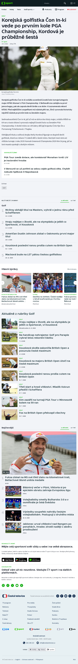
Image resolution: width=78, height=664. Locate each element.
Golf (3, 16)
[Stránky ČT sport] (19, 630)
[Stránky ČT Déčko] (48, 630)
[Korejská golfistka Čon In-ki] (39, 68)
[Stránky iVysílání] (35, 630)
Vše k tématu (71, 269)
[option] (33, 649)
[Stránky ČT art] (60, 630)
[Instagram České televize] (57, 596)
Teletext (5, 611)
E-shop (4, 619)
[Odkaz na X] (12, 585)
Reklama (5, 607)
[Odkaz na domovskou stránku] (10, 3)
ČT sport (4, 42)
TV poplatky (31, 607)
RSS (74, 659)
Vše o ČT (30, 623)
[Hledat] (65, 3)
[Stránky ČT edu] (72, 630)
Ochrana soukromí (28, 659)
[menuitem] (4, 9)
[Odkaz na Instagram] (3, 585)
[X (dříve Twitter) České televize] (70, 596)
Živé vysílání (56, 603)
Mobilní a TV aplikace (59, 619)
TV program (6, 603)
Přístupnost (39, 659)
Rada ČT (5, 615)
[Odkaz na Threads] (21, 585)
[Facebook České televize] (61, 596)
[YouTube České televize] (65, 596)
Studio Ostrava (32, 611)
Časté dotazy (6, 623)
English (17, 659)
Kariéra (54, 615)
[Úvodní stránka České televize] (13, 596)
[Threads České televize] (74, 596)
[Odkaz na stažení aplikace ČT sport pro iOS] (8, 560)
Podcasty (55, 611)
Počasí (29, 615)
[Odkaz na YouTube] (17, 585)
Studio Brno (56, 607)
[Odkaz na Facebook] (8, 585)
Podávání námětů (33, 619)
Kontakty (55, 623)
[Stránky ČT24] (5, 630)
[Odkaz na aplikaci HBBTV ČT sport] (34, 560)
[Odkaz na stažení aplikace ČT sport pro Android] (21, 560)
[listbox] (41, 649)
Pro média (30, 603)
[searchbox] (53, 3)
